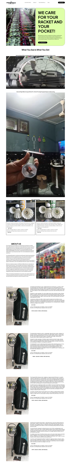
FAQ (48, 2)
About (34, 2)
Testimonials (42, 2)
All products (42, 42)
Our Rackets (28, 2)
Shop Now (61, 2)
